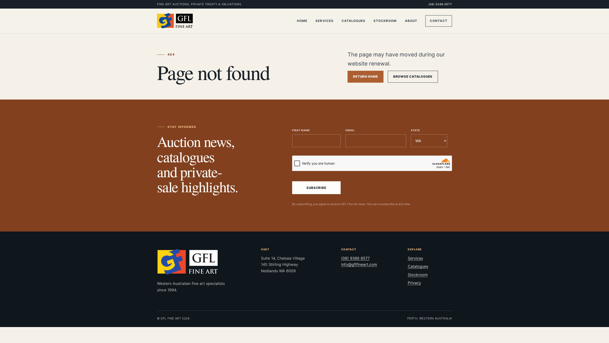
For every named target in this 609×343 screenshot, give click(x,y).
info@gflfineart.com (359, 264)
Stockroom (385, 21)
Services (324, 21)
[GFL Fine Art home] (175, 21)
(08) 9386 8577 (440, 4)
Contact (438, 21)
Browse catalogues (412, 76)
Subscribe (316, 188)
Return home (365, 76)
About (411, 21)
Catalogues (353, 21)
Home (302, 21)
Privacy (414, 282)
